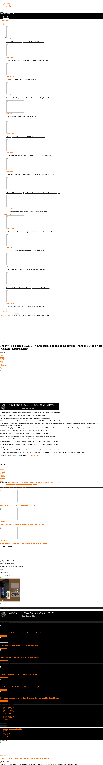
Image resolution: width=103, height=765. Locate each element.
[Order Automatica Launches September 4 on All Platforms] (15, 264)
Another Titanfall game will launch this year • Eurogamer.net (21, 484)
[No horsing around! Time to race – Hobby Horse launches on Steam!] (15, 207)
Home (4, 2)
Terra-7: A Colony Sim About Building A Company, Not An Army (28, 288)
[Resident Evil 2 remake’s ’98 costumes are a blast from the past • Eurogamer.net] (4, 671)
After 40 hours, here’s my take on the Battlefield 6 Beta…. (25, 42)
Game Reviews (7, 3)
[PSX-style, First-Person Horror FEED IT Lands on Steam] (15, 132)
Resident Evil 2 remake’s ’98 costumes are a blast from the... (19, 674)
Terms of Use (6, 736)
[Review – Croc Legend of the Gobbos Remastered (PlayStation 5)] (15, 93)
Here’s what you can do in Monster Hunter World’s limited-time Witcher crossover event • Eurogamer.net (34, 482)
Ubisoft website (34, 455)
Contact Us (6, 18)
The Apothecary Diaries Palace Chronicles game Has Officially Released (30, 174)
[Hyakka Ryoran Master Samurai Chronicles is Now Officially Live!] (15, 151)
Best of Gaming (4, 677)
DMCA (5, 730)
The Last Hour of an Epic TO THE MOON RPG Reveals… (26, 306)
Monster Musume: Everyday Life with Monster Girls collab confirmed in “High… (33, 193)
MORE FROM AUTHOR (20, 487)
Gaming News (7, 6)
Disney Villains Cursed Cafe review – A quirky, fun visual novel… (28, 60)
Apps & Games (10, 266)
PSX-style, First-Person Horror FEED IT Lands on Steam (25, 137)
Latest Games (9, 152)
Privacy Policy (7, 733)
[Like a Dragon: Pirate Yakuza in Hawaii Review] (15, 112)
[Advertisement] (51, 328)
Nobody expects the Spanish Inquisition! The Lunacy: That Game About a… (31, 232)
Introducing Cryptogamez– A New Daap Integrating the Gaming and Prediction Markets (29, 698)
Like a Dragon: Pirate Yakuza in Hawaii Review (22, 116)
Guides (5, 9)
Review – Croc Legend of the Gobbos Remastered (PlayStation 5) (27, 98)
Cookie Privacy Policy (9, 734)
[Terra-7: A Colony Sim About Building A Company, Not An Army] (15, 283)
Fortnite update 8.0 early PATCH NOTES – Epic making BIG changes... (24, 687)
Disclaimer (6, 732)
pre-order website (58, 447)
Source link (3, 458)
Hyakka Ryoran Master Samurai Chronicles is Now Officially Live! (28, 155)
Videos (5, 719)
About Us (5, 16)
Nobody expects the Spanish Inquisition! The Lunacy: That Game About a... (25, 633)
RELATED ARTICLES (6, 487)
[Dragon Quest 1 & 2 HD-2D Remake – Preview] (15, 74)
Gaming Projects (7, 5)
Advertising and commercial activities (12, 729)
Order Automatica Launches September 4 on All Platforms (25, 269)
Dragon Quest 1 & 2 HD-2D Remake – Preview (22, 79)
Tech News (6, 7)
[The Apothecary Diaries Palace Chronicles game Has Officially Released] (15, 169)
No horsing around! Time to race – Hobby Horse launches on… (27, 211)
